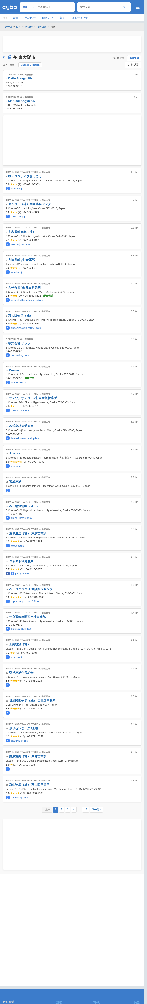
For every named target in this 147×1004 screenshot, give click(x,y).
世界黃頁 (7, 26)
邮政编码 (47, 17)
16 (85, 809)
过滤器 (135, 64)
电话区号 (30, 17)
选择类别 (134, 58)
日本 (18, 26)
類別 (62, 17)
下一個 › (96, 809)
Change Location (30, 64)
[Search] (124, 7)
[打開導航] (137, 7)
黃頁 (15, 17)
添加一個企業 (80, 17)
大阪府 (29, 26)
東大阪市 (42, 26)
